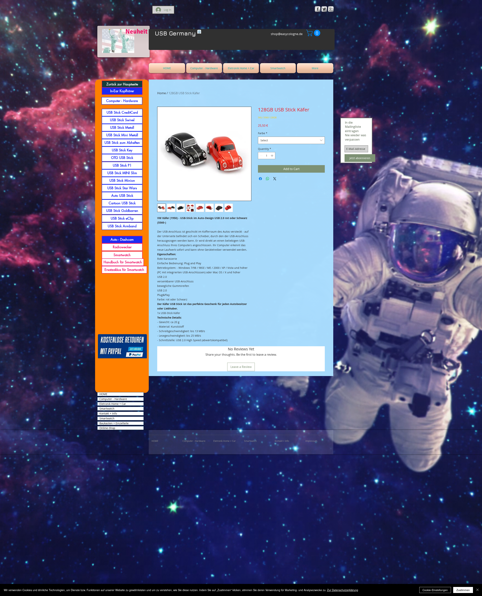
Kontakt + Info (108, 413)
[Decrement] (261, 155)
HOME (103, 394)
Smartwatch (106, 408)
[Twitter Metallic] (324, 9)
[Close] (477, 590)
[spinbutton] (266, 155)
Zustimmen (463, 590)
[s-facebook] (317, 9)
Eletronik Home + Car (112, 404)
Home (161, 93)
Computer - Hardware (113, 399)
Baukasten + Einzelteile (114, 423)
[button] (314, 33)
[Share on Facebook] (260, 178)
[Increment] (272, 155)
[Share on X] (274, 178)
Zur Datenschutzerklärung (342, 590)
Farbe (262, 133)
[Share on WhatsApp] (267, 178)
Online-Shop (107, 428)
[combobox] (291, 140)
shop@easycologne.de (287, 34)
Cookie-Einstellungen (435, 590)
